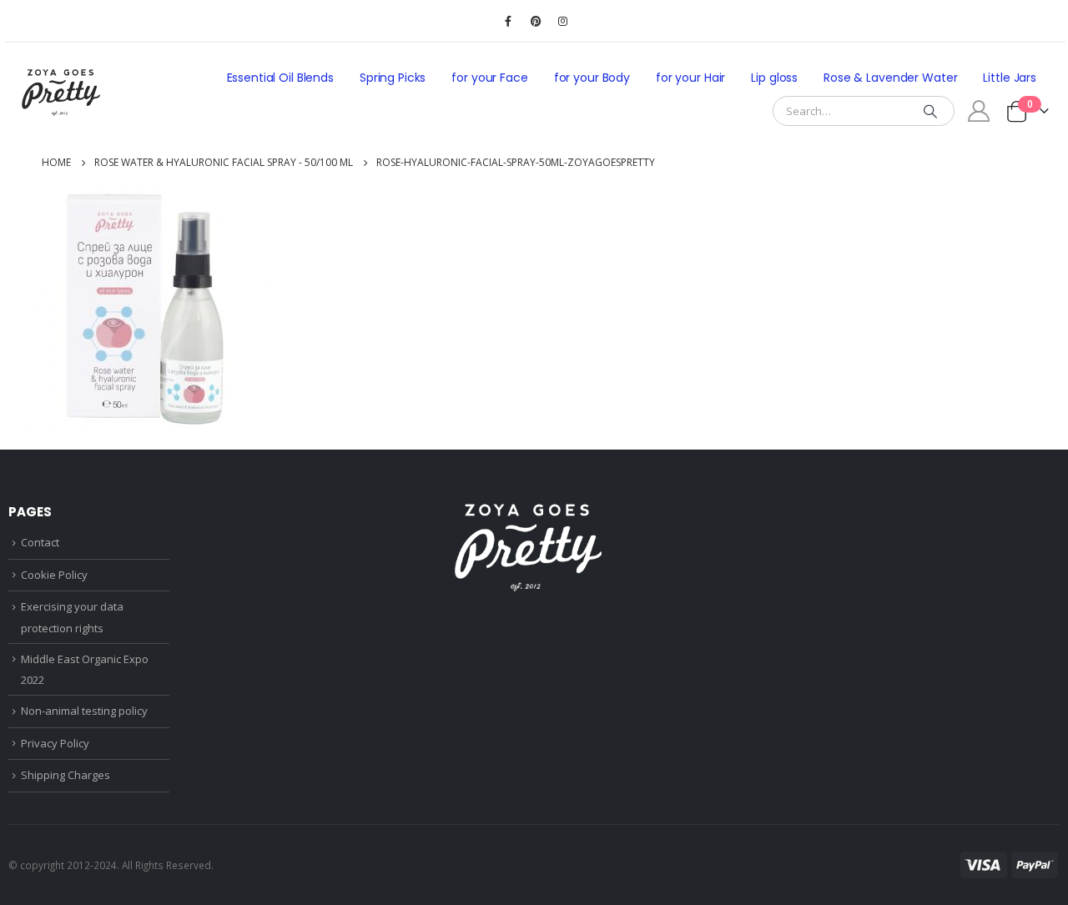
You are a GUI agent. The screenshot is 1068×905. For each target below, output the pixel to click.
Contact (40, 542)
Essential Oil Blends (280, 77)
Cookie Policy (54, 574)
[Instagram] (563, 21)
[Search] (930, 111)
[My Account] (979, 111)
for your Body (592, 77)
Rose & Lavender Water (890, 77)
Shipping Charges (65, 774)
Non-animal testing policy (84, 710)
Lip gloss (774, 77)
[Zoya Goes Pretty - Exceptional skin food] (61, 92)
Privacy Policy (55, 743)
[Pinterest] (535, 21)
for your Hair (690, 77)
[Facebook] (508, 21)
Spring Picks (393, 77)
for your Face (489, 77)
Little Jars (1009, 77)
